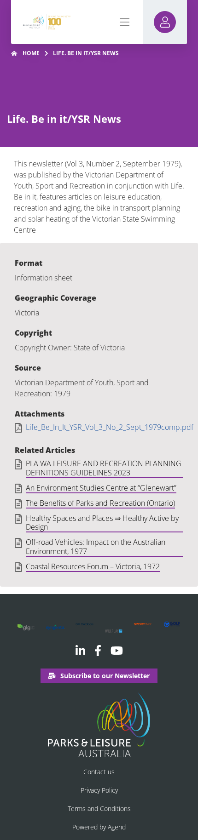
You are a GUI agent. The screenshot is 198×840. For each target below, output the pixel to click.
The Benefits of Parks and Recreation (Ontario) (100, 503)
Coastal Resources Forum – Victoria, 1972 (93, 566)
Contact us (99, 771)
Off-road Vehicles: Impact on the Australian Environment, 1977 (95, 547)
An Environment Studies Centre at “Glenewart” (101, 488)
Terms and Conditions (99, 808)
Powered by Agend (99, 827)
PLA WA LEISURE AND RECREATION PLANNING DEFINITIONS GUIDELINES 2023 (103, 468)
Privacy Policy (99, 790)
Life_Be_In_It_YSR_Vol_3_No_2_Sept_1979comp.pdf (109, 427)
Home (31, 53)
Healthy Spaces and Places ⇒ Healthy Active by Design (102, 523)
